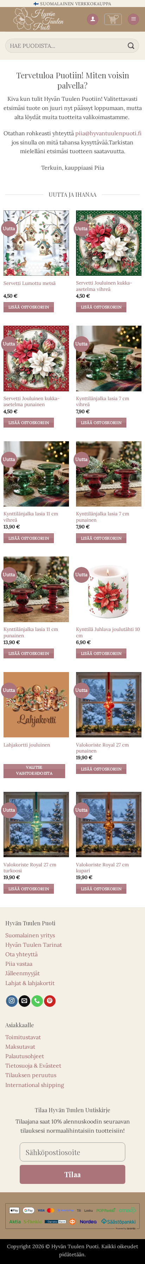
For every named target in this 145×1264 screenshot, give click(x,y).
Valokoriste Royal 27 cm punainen (102, 748)
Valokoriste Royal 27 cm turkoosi (30, 868)
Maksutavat (20, 1046)
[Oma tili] (92, 19)
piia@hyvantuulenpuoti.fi (108, 133)
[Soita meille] (37, 1001)
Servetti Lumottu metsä (30, 283)
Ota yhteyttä (21, 954)
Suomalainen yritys (30, 935)
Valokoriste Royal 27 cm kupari (102, 868)
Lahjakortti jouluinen (27, 745)
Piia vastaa (18, 963)
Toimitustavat (23, 1037)
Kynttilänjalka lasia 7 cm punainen (102, 517)
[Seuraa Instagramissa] (12, 1001)
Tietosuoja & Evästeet (33, 1065)
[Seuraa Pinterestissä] (50, 1001)
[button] (113, 19)
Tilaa (72, 1174)
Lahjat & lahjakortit (30, 982)
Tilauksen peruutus (30, 1075)
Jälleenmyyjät (22, 973)
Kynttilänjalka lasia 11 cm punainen (31, 632)
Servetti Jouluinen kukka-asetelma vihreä (104, 286)
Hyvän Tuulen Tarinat (33, 944)
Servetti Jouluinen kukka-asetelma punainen (32, 402)
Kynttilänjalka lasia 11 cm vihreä (31, 517)
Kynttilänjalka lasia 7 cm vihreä (102, 402)
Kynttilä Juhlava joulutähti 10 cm (108, 632)
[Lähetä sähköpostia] (24, 1001)
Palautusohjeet (24, 1056)
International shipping (34, 1084)
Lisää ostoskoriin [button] (28, 307)
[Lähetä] (131, 45)
